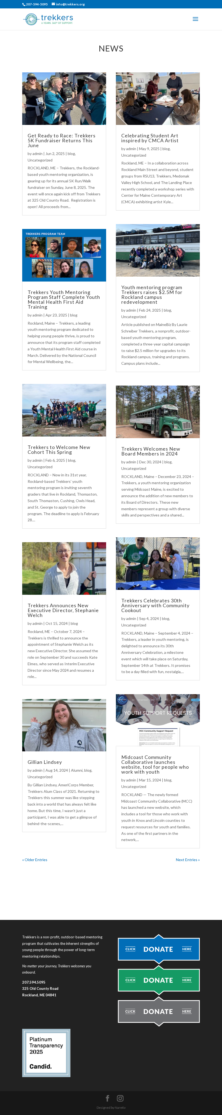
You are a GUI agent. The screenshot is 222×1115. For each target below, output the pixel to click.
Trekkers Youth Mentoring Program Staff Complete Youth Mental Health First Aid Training (64, 299)
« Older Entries (34, 859)
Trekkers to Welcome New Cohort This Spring (59, 449)
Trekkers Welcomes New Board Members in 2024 (150, 451)
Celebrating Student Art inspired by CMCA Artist (150, 137)
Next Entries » (188, 859)
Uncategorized (40, 160)
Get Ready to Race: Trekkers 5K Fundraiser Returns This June (62, 140)
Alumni (77, 770)
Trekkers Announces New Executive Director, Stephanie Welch (63, 610)
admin (37, 153)
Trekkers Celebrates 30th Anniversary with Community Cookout (155, 605)
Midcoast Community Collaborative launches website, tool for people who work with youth (155, 764)
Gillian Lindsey (45, 762)
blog (71, 153)
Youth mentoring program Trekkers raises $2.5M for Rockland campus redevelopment (151, 294)
